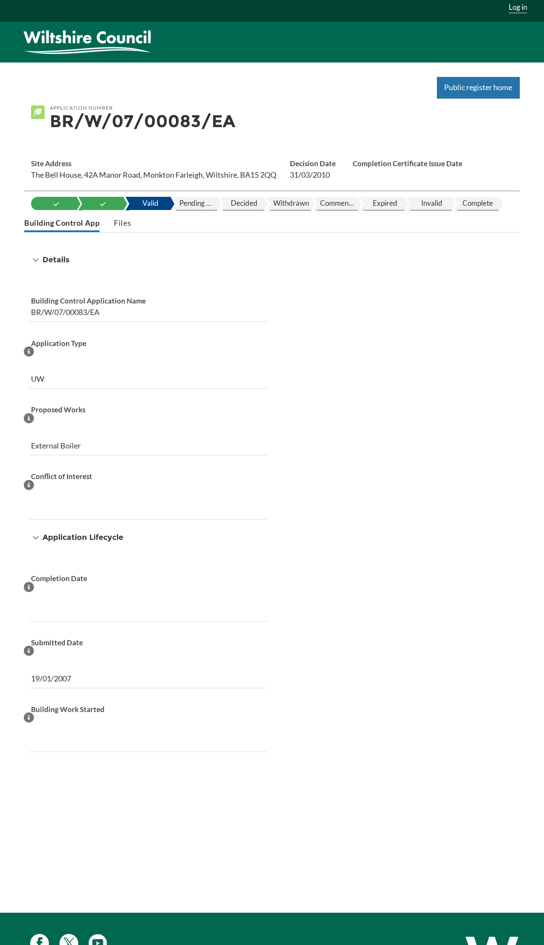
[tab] (61, 224)
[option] (55, 203)
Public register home (478, 87)
